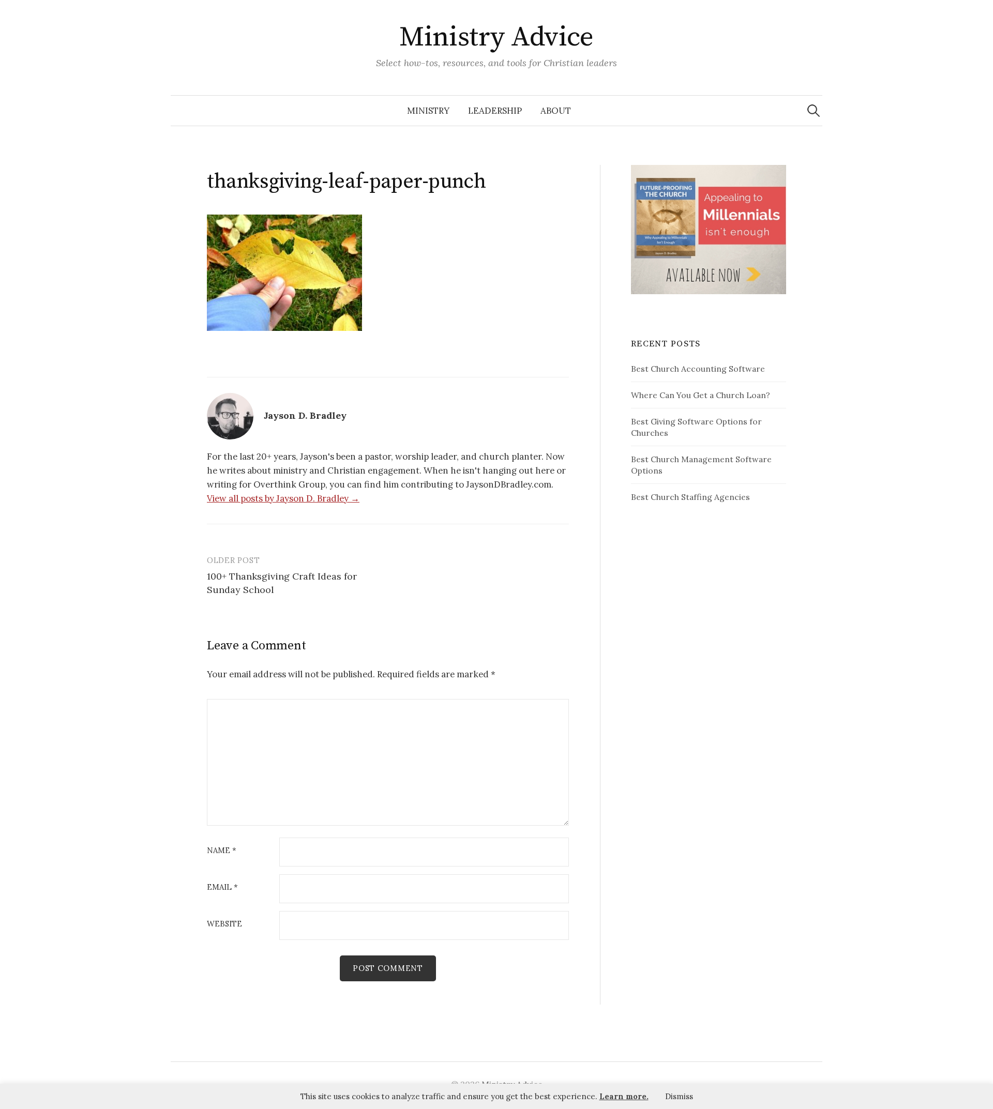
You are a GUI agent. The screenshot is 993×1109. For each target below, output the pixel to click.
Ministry (428, 110)
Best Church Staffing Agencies (690, 497)
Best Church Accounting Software (698, 368)
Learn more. (624, 1096)
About (555, 110)
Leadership (495, 110)
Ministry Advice (496, 37)
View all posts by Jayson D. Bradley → (283, 498)
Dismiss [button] (679, 1096)
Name (221, 851)
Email (222, 887)
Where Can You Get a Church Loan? (700, 395)
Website (224, 924)
